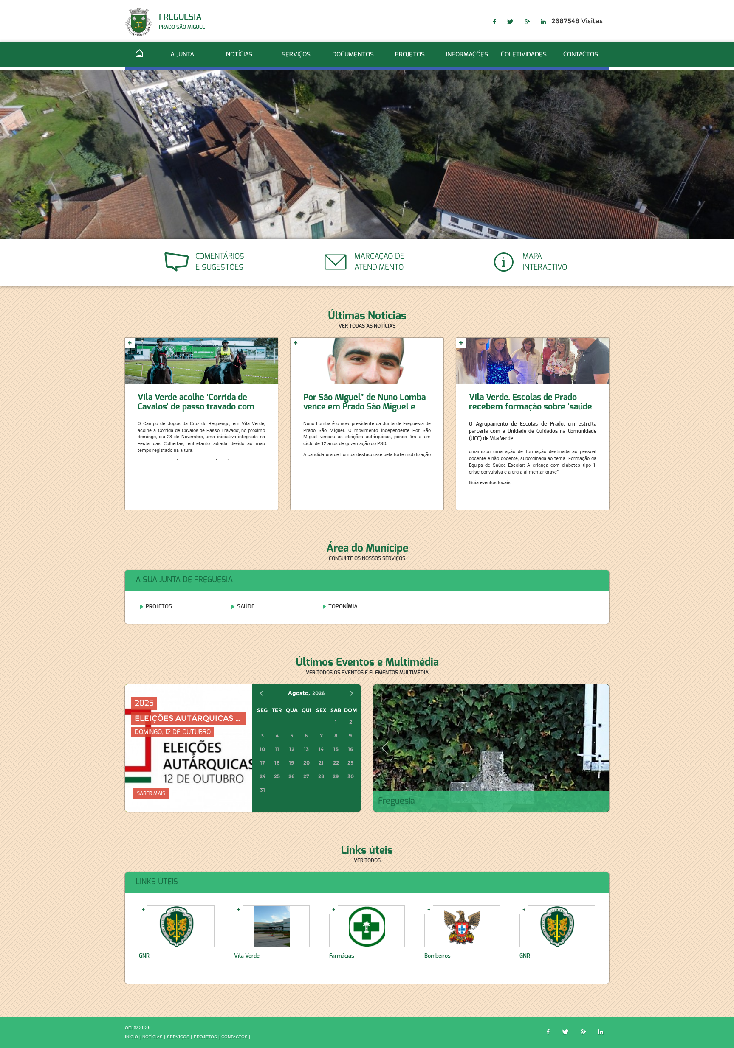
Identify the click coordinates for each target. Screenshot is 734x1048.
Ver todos (367, 860)
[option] (367, 154)
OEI (129, 1028)
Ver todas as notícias (367, 325)
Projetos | (207, 1037)
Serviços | (179, 1037)
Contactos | (235, 1037)
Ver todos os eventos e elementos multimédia (367, 672)
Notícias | (153, 1037)
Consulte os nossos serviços (367, 558)
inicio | (133, 1037)
